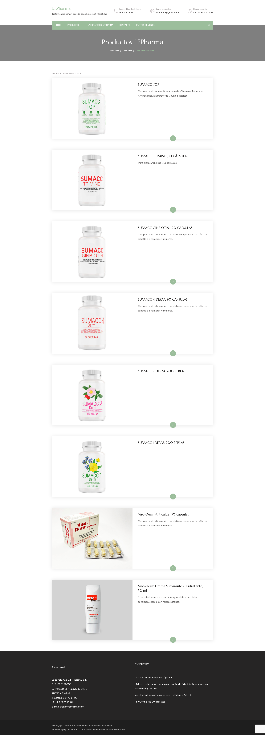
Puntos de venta (145, 25)
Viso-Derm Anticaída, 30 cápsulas (163, 514)
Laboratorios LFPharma (100, 25)
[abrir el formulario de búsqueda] (209, 25)
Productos (73, 25)
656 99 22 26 (126, 12)
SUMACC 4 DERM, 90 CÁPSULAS (163, 299)
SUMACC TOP (148, 84)
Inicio (58, 25)
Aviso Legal (58, 667)
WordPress (119, 729)
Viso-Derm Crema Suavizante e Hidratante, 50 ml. (163, 695)
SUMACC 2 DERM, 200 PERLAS (161, 371)
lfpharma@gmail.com (167, 12)
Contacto (124, 25)
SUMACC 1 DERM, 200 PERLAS (161, 443)
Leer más (169, 138)
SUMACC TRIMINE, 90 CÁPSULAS (163, 156)
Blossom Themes (92, 729)
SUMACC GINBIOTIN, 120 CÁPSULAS (165, 228)
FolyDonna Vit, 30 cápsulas (150, 701)
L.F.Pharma (61, 8)
